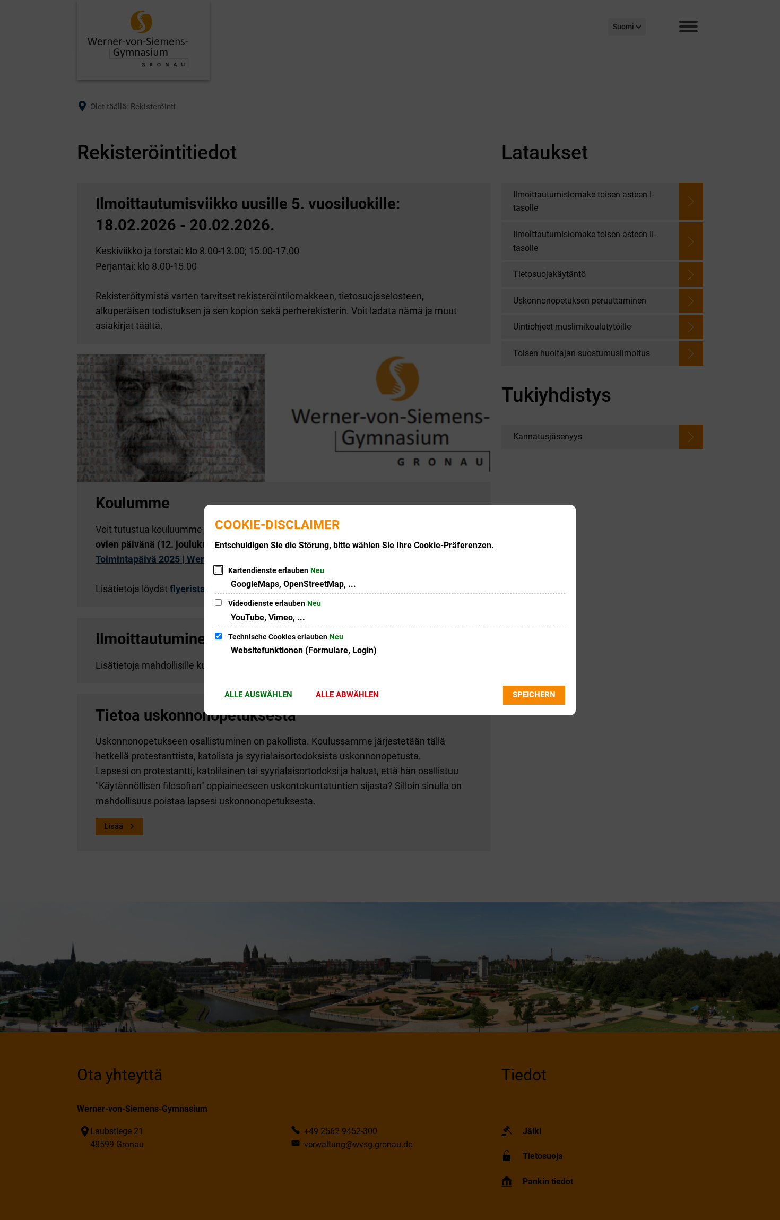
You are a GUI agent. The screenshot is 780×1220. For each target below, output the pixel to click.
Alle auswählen (258, 694)
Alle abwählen (347, 694)
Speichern (534, 694)
